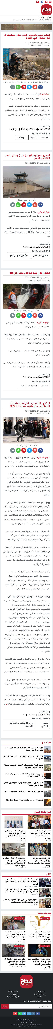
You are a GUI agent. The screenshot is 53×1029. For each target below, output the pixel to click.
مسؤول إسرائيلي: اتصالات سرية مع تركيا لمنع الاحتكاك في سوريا (24, 880)
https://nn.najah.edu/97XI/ (37, 822)
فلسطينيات (41, 17)
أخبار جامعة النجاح (42, 917)
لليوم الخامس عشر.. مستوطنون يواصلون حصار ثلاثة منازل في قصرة (24, 853)
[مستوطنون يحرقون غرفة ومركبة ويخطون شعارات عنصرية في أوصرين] (47, 889)
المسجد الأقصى (40, 831)
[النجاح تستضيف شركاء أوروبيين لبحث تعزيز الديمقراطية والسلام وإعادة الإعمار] (39, 954)
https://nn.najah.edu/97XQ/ (36, 247)
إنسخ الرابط (15, 129)
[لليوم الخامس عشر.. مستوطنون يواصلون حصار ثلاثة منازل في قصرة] (47, 854)
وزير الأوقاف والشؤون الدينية (21, 724)
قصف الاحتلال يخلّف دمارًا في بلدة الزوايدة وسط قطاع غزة (23, 862)
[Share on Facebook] (40, 87)
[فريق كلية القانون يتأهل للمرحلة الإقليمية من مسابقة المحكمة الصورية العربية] (13, 927)
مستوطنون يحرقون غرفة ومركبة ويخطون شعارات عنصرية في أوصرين (22, 889)
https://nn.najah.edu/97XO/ (36, 377)
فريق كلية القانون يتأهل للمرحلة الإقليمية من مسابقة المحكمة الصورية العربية (15, 940)
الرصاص (21, 138)
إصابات (44, 138)
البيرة (33, 138)
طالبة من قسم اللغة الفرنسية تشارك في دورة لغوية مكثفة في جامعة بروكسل (40, 940)
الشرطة (33, 386)
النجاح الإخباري (46, 9)
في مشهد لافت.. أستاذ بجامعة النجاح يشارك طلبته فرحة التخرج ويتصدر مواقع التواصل (22, 986)
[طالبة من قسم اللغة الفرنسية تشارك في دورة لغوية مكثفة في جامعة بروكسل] (39, 927)
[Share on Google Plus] (34, 87)
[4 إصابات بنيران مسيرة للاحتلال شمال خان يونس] (47, 898)
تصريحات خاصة (44, 1018)
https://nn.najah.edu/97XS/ (36, 129)
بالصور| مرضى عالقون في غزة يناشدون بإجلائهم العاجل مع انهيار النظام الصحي (22, 995)
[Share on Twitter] (29, 87)
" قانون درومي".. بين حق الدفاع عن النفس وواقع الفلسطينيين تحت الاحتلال (20, 1006)
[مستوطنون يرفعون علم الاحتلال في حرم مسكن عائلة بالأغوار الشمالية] (47, 872)
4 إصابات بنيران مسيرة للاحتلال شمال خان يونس (23, 896)
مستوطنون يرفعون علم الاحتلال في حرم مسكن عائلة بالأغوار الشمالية (23, 871)
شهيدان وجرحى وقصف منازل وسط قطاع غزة (24, 905)
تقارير (48, 979)
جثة (22, 386)
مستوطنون (20, 831)
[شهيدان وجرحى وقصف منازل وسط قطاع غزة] (47, 907)
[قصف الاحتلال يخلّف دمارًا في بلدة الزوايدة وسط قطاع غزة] (47, 863)
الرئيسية (49, 17)
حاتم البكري (44, 724)
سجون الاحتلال (40, 255)
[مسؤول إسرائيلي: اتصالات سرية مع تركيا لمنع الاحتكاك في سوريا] (47, 881)
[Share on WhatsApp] (18, 87)
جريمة (45, 386)
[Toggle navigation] (37, 2)
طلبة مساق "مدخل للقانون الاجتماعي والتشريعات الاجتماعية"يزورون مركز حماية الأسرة (14, 967)
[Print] (12, 87)
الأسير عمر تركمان (18, 255)
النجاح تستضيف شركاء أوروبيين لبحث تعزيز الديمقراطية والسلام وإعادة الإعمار (39, 967)
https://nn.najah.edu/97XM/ (36, 714)
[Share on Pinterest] (23, 87)
